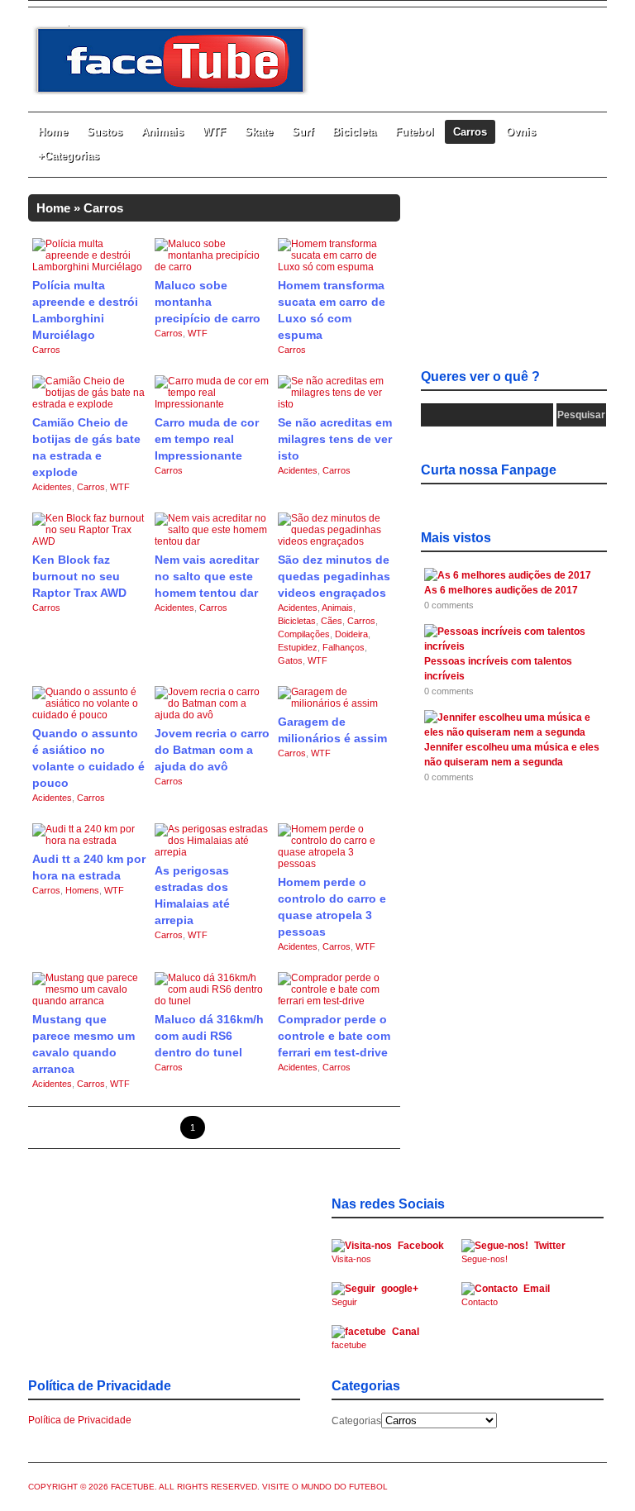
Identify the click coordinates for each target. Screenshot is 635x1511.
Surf (302, 132)
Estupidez (298, 647)
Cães (331, 621)
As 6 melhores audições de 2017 (501, 590)
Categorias (356, 1421)
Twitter (513, 1252)
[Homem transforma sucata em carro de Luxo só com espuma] (336, 267)
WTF (214, 132)
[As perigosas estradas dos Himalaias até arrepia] (212, 852)
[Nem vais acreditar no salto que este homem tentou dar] (212, 541)
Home (53, 132)
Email (505, 1295)
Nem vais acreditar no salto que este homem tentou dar (207, 576)
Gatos (290, 660)
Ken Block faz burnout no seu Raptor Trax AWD (79, 576)
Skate (259, 132)
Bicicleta (354, 132)
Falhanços (343, 647)
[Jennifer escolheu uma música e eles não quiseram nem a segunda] (511, 732)
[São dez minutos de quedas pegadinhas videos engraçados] (336, 541)
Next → (366, 1127)
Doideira (351, 634)
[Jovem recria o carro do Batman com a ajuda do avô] (212, 715)
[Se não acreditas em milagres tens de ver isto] (336, 404)
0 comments (449, 605)
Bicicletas (297, 621)
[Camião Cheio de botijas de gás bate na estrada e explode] (90, 404)
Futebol (414, 132)
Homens (82, 890)
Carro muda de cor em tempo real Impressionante (207, 439)
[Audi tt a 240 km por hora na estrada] (90, 840)
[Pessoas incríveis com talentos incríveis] (511, 646)
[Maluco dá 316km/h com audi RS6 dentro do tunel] (212, 1001)
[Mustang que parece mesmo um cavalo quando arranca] (90, 1001)
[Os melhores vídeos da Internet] (171, 93)
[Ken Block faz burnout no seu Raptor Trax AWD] (90, 541)
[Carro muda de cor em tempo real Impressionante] (212, 404)
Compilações (304, 634)
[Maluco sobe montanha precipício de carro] (212, 267)
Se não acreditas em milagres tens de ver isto (335, 439)
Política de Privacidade (79, 1420)
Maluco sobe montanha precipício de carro (207, 302)
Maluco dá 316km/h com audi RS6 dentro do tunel (209, 1036)
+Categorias (68, 156)
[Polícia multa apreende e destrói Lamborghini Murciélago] (90, 267)
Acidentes (52, 487)
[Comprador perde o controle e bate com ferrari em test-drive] (336, 1001)
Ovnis (521, 132)
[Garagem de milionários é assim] (336, 703)
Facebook (388, 1252)
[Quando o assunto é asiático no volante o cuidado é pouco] (90, 715)
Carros (470, 132)
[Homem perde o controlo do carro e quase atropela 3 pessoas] (336, 864)
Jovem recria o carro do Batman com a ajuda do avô (212, 750)
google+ (375, 1295)
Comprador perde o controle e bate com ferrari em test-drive (334, 1036)
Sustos (104, 132)
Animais (162, 132)
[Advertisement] (514, 277)
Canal (375, 1338)
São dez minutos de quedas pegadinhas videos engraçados (334, 576)
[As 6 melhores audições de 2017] (507, 575)
